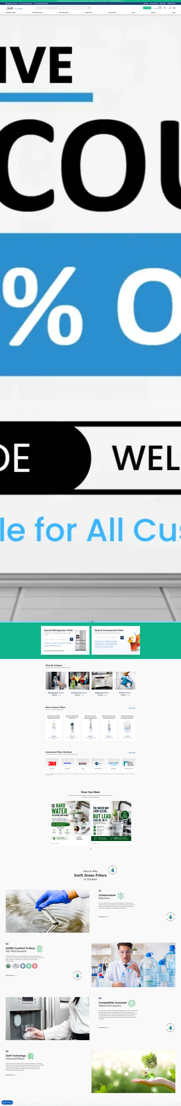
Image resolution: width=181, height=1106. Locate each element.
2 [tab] (90, 621)
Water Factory (129, 768)
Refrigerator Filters (11, 12)
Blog (133, 12)
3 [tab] (92, 621)
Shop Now (54, 695)
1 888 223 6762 (171, 3)
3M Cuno (52, 768)
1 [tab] (88, 621)
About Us (146, 3)
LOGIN (154, 8)
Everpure (67, 768)
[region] (90, 826)
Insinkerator (98, 768)
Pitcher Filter (88, 12)
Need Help (163, 3)
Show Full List (103, 917)
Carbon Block (112, 12)
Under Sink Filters (64, 12)
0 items (170, 8)
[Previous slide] (86, 849)
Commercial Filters (37, 12)
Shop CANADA (147, 7)
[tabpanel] (90, 318)
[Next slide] (94, 849)
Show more (132, 708)
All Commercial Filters (108, 646)
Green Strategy (154, 3)
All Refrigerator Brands (55, 645)
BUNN (82, 768)
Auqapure (113, 768)
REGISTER (160, 8)
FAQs (174, 12)
